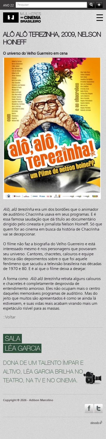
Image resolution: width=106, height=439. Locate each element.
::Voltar (9, 317)
